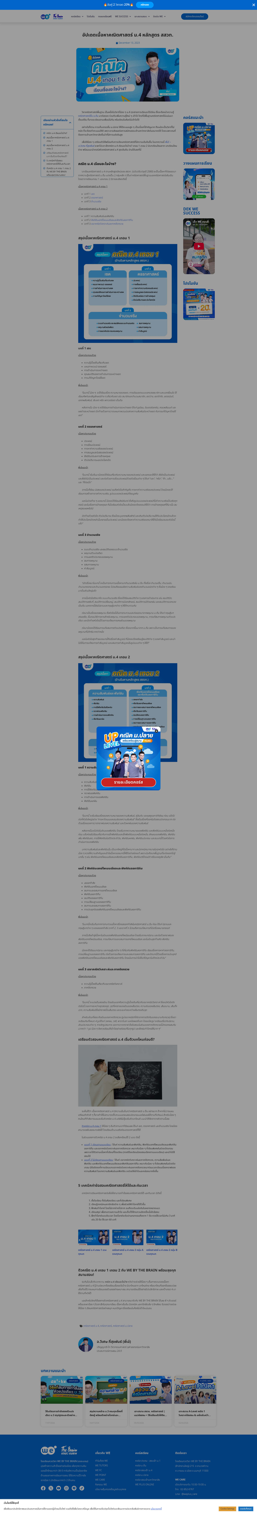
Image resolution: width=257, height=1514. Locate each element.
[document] (128, 757)
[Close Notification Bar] (254, 5)
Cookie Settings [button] (227, 1508)
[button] (156, 731)
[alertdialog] (128, 5)
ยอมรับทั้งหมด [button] (245, 1508)
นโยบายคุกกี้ (156, 1509)
